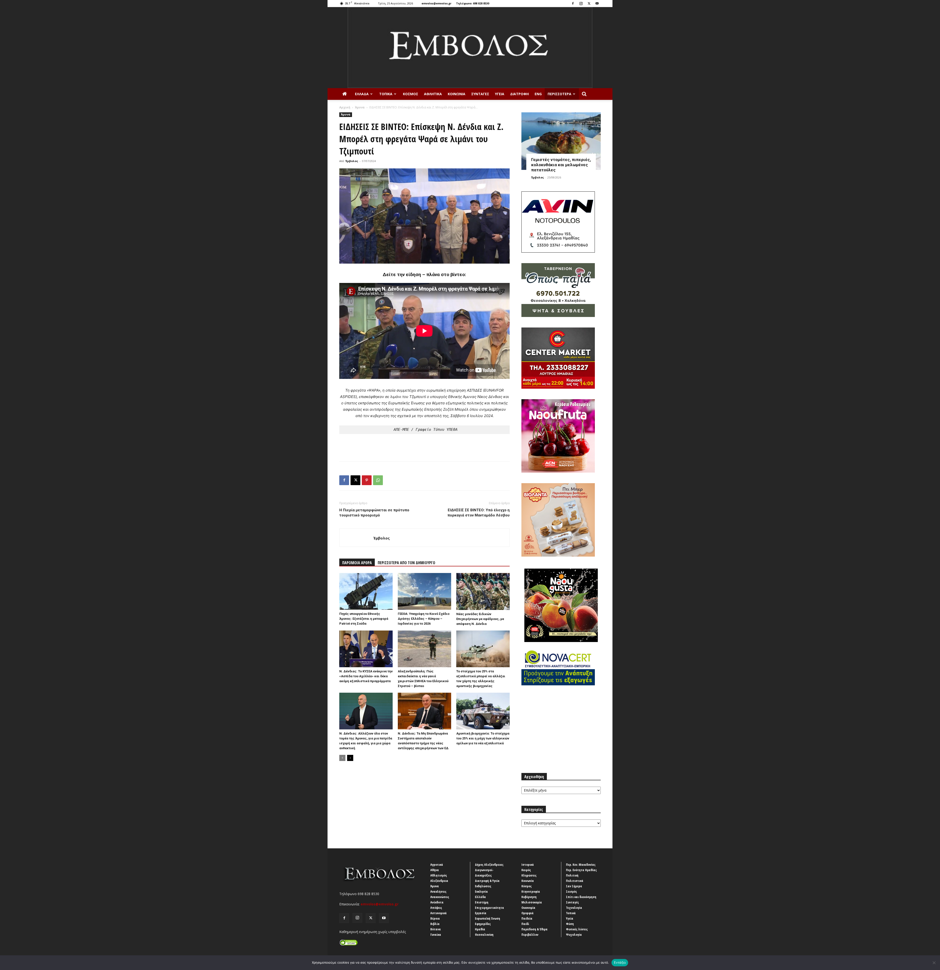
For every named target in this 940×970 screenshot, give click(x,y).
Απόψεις (436, 907)
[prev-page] (342, 758)
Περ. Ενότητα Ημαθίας (581, 870)
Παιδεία (526, 918)
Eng (538, 94)
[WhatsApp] (378, 480)
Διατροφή (519, 94)
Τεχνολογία (574, 907)
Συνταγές (480, 94)
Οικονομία (528, 907)
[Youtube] (597, 3)
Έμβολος (351, 161)
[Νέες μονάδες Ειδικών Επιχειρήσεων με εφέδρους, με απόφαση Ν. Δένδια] (483, 591)
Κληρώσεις (529, 875)
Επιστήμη (481, 902)
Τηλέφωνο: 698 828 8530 (472, 3)
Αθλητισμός (438, 875)
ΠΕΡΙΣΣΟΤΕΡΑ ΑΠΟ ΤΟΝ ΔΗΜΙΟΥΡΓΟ (406, 562)
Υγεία (499, 94)
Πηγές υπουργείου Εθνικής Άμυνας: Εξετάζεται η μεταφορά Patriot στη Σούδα (363, 618)
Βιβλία (435, 924)
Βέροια (435, 918)
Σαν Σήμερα (574, 886)
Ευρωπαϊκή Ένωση (487, 918)
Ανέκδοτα (437, 902)
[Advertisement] (424, 445)
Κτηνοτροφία (530, 891)
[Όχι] (933, 962)
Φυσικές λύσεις (577, 929)
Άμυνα (360, 107)
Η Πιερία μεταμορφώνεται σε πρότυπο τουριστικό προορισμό (374, 512)
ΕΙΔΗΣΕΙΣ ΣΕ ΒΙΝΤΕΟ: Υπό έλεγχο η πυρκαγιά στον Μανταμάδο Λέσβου (478, 512)
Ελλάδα (362, 94)
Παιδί (525, 924)
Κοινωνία (456, 94)
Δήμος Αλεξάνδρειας (489, 864)
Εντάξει (620, 962)
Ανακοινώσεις (439, 897)
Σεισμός (571, 891)
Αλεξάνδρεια (439, 880)
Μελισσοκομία (531, 902)
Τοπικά (385, 94)
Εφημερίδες (483, 924)
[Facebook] (572, 3)
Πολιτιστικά (574, 880)
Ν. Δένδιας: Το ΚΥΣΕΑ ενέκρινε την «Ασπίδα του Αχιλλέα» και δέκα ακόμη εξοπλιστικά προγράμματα (366, 676)
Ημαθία (480, 929)
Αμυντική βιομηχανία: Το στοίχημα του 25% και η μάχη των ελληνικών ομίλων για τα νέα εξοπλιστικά (482, 738)
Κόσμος (410, 94)
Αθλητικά (433, 94)
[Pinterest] (367, 480)
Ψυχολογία (574, 934)
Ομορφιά (527, 913)
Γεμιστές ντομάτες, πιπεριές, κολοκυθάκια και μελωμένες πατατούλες (561, 164)
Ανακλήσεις (438, 891)
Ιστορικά (527, 864)
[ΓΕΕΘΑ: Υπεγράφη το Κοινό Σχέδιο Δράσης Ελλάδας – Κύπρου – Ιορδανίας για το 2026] (424, 591)
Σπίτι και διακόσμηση (581, 897)
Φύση (570, 924)
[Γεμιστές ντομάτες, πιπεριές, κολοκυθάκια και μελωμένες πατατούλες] (561, 141)
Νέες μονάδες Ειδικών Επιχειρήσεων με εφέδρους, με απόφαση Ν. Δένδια (480, 619)
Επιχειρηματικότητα (489, 907)
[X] (589, 3)
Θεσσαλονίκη (484, 934)
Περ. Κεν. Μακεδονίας (581, 864)
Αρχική (344, 107)
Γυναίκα (435, 934)
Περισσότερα (559, 94)
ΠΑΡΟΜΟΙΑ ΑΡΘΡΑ (357, 562)
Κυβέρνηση (529, 897)
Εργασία (480, 913)
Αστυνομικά (438, 913)
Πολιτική (572, 875)
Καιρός (526, 870)
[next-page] (350, 758)
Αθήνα (434, 870)
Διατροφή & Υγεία (487, 880)
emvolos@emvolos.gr (436, 3)
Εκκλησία (481, 891)
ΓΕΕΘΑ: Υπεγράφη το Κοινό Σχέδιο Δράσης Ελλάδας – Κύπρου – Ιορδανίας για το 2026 (423, 618)
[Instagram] (581, 3)
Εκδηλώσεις (483, 886)
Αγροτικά (436, 864)
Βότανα (435, 929)
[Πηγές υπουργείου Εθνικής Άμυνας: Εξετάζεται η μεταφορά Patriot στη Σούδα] (366, 591)
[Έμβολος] (470, 47)
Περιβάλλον (529, 934)
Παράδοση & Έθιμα (534, 929)
